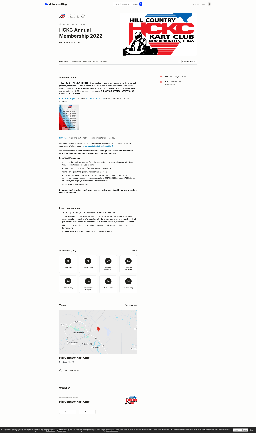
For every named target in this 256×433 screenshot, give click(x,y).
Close (252, 430)
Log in (203, 4)
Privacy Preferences (112, 431)
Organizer (103, 61)
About (87, 412)
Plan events (195, 4)
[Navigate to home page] (56, 4)
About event (63, 61)
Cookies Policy (50, 431)
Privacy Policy (62, 431)
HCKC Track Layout (67, 98)
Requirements (75, 61)
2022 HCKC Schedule (94, 98)
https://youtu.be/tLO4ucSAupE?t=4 (98, 146)
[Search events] (140, 4)
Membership (71, 15)
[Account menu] (209, 4)
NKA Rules (63, 138)
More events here (131, 305)
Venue (95, 61)
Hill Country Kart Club (75, 17)
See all (134, 250)
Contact (68, 412)
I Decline (244, 430)
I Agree (236, 430)
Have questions (189, 61)
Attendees (87, 61)
